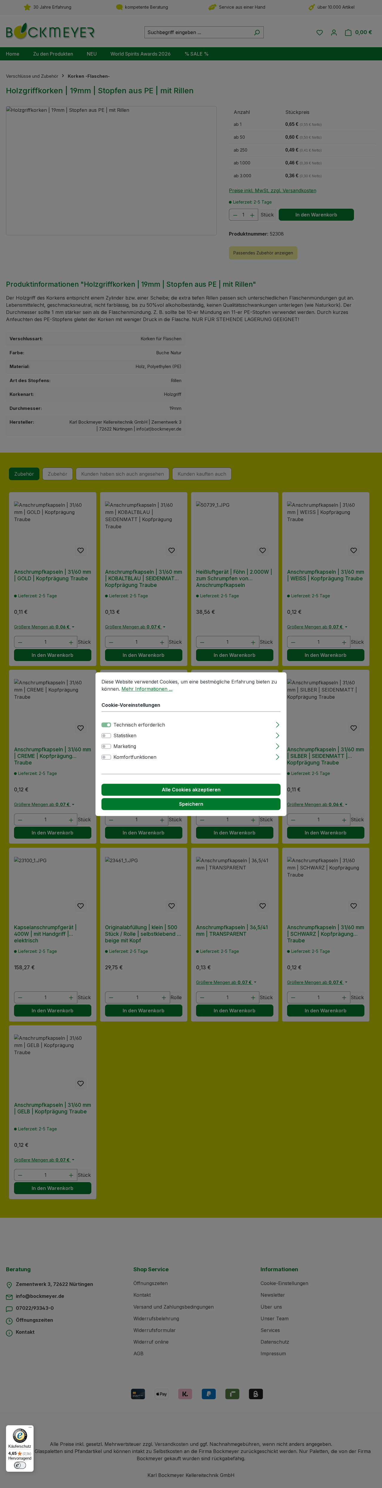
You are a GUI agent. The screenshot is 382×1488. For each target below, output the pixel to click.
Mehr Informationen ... (146, 689)
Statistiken (124, 735)
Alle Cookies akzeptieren (191, 790)
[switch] (106, 735)
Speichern (191, 804)
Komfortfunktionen (134, 757)
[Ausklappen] (278, 723)
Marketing (124, 746)
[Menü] (30, 1428)
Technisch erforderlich (139, 725)
